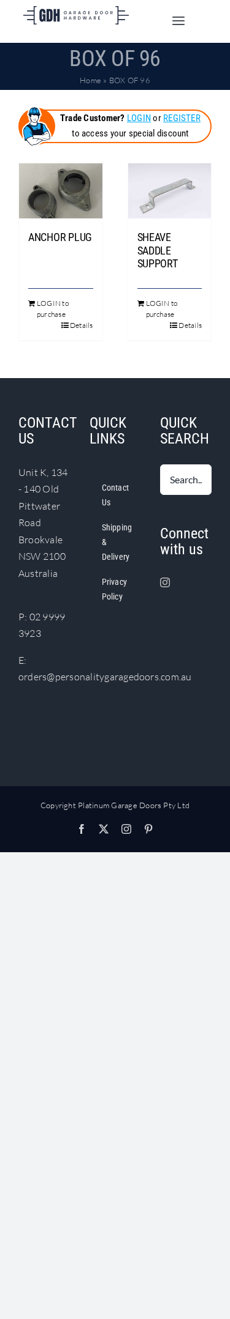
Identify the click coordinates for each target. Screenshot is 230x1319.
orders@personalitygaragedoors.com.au (105, 677)
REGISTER (182, 118)
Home (90, 80)
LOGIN (139, 118)
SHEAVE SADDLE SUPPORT (157, 250)
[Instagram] (165, 582)
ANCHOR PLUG (60, 237)
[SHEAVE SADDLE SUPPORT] (170, 190)
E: (22, 660)
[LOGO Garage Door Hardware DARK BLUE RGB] (76, 11)
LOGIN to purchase (53, 309)
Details (81, 325)
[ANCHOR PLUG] (60, 190)
